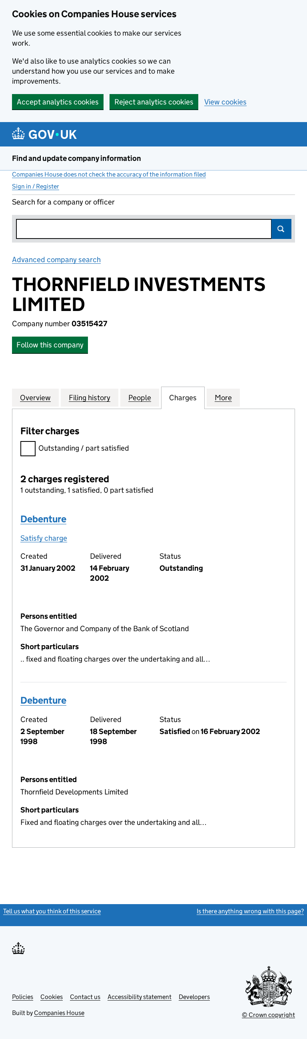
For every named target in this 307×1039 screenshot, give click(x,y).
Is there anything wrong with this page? (250, 911)
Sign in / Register (35, 186)
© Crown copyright (268, 1015)
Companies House (59, 1013)
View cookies (225, 102)
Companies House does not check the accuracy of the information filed (109, 174)
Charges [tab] (183, 397)
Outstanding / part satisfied (83, 448)
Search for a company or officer (63, 202)
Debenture (43, 519)
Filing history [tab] (89, 397)
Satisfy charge (43, 538)
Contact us (85, 997)
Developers (194, 997)
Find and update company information (76, 158)
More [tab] (223, 397)
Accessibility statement (139, 997)
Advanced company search (56, 259)
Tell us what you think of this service (52, 911)
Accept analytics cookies (58, 101)
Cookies (51, 997)
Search (281, 229)
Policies (22, 997)
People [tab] (139, 397)
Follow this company (50, 344)
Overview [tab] (35, 397)
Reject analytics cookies (153, 101)
